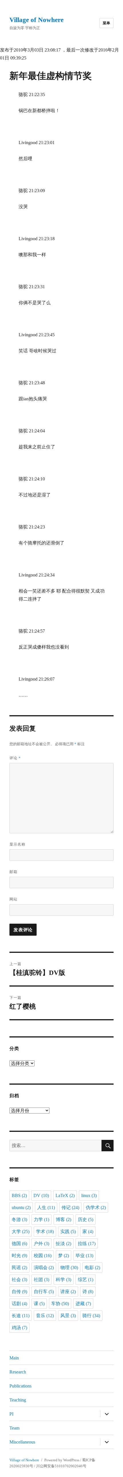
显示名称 (17, 844)
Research (17, 1371)
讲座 (68, 1291)
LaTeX (65, 1195)
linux (89, 1195)
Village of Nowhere (36, 19)
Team (14, 1428)
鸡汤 (19, 1327)
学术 (45, 1231)
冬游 (19, 1219)
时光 (19, 1255)
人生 (46, 1207)
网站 (13, 899)
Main (14, 1357)
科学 (63, 1279)
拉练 (87, 1243)
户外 (41, 1243)
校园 (42, 1255)
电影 (92, 1267)
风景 (68, 1315)
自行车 (44, 1291)
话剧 (19, 1303)
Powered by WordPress (61, 1460)
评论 (15, 758)
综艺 (85, 1279)
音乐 (45, 1315)
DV (41, 1195)
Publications (20, 1385)
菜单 (106, 23)
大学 (20, 1231)
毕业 (84, 1255)
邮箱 (13, 872)
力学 (41, 1219)
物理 (69, 1267)
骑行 (91, 1315)
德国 (19, 1243)
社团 (41, 1279)
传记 (70, 1207)
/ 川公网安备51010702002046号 (60, 1466)
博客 (63, 1219)
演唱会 (44, 1267)
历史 (85, 1219)
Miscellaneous (22, 1442)
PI (11, 1414)
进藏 (83, 1303)
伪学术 (96, 1207)
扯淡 (63, 1243)
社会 (19, 1279)
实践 (68, 1231)
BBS (19, 1195)
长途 (20, 1315)
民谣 (19, 1267)
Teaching (17, 1400)
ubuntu (21, 1207)
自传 (19, 1291)
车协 (60, 1303)
